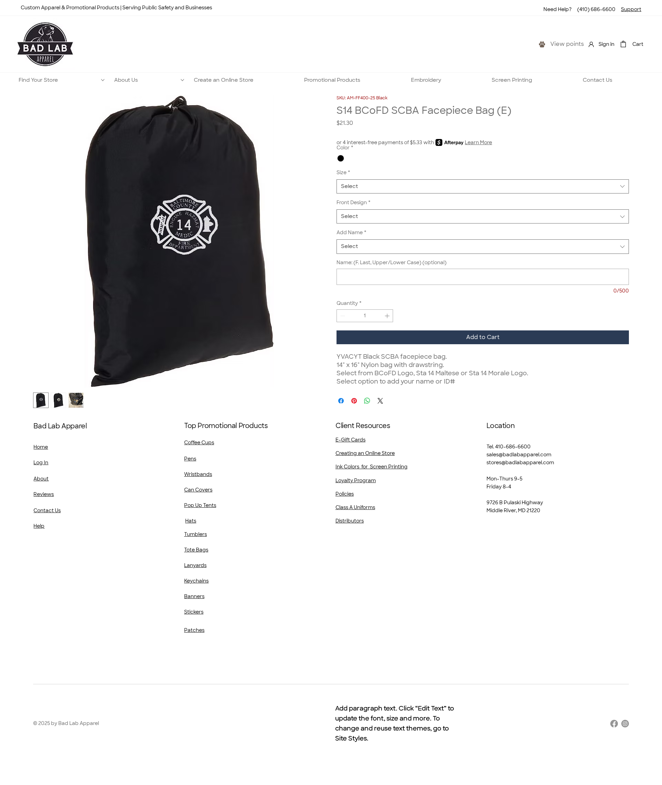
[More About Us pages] (182, 80)
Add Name (351, 232)
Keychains (196, 581)
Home (40, 447)
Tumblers (195, 534)
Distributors (349, 521)
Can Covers (198, 490)
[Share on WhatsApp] (367, 401)
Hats (190, 521)
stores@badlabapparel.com (520, 462)
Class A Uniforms (355, 507)
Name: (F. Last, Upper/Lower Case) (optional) (392, 262)
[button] (623, 44)
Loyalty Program (355, 480)
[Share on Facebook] (341, 401)
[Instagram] (625, 723)
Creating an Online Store (365, 453)
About (41, 479)
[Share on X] (380, 401)
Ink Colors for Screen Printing (371, 467)
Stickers (193, 612)
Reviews (43, 494)
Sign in (606, 44)
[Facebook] (614, 723)
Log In (40, 462)
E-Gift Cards (350, 440)
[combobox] (483, 186)
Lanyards (195, 565)
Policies (344, 494)
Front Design (353, 202)
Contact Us (47, 510)
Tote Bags (196, 550)
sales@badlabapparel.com (519, 454)
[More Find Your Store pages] (102, 80)
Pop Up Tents (200, 505)
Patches (194, 630)
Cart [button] (637, 44)
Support (631, 9)
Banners (194, 596)
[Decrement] (342, 316)
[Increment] (387, 316)
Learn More (478, 142)
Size (343, 172)
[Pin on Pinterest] (354, 401)
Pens (190, 459)
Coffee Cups (199, 442)
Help (38, 526)
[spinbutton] (364, 316)
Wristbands (198, 474)
